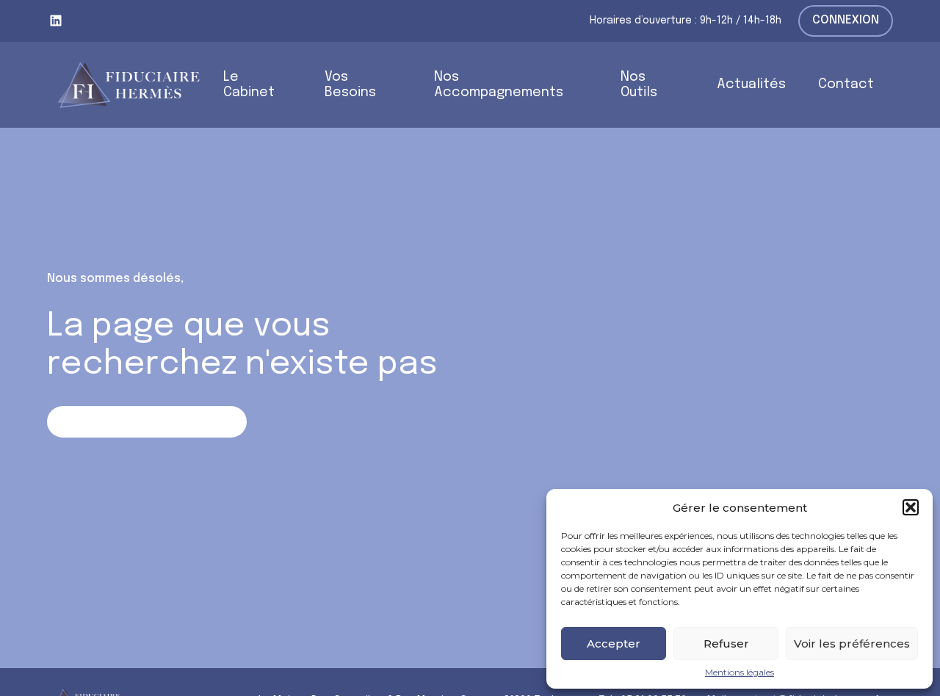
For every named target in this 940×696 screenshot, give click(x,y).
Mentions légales (739, 672)
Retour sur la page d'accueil (146, 421)
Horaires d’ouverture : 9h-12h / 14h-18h (685, 20)
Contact (846, 84)
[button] (910, 507)
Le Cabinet (249, 84)
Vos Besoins (350, 84)
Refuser (726, 643)
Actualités (751, 84)
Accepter (613, 643)
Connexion (845, 20)
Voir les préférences (852, 643)
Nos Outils (639, 84)
